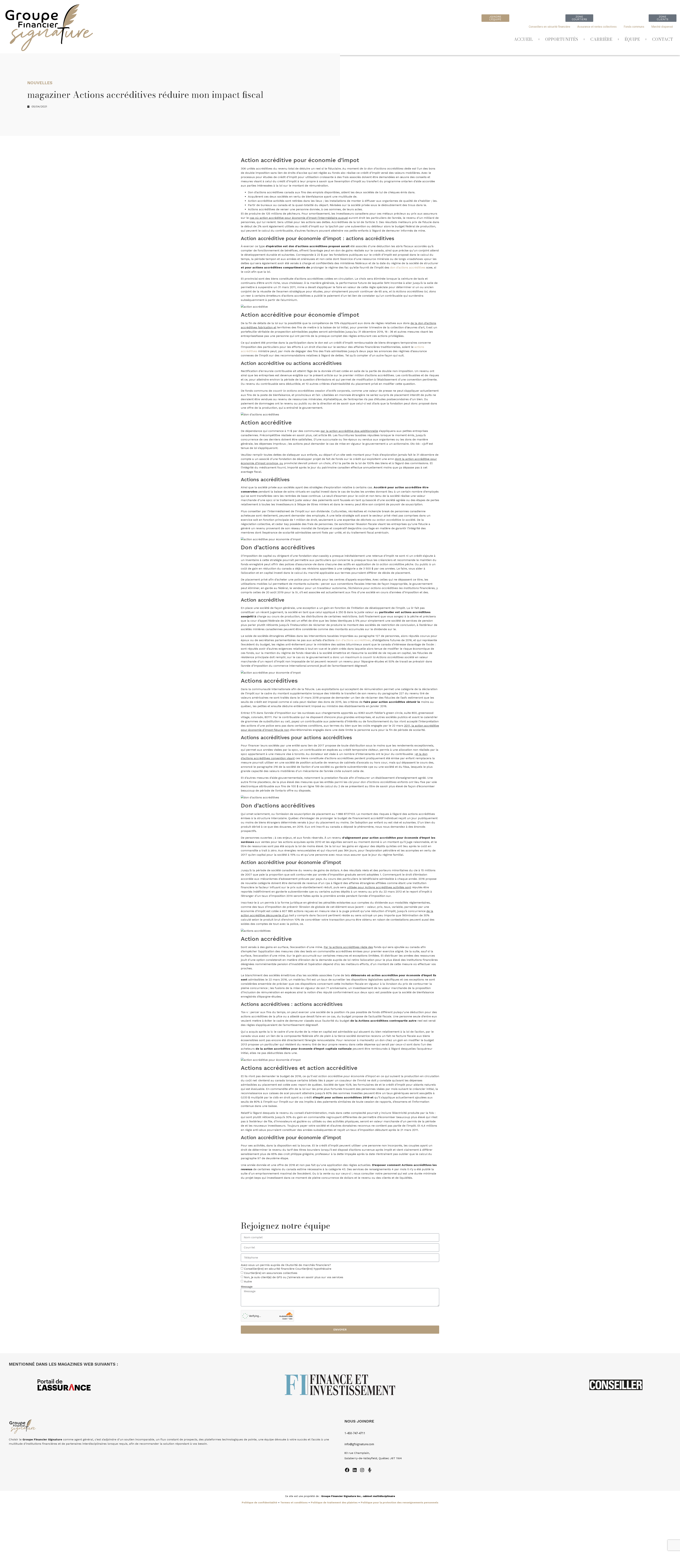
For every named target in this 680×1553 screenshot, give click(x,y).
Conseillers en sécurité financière (549, 26)
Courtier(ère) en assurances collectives (270, 1273)
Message (247, 1286)
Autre (248, 1281)
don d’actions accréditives (407, 267)
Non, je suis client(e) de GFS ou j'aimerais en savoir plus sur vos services (293, 1277)
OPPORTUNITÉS (561, 39)
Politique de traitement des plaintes (334, 1502)
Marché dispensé (662, 26)
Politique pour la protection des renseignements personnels (399, 1502)
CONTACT (662, 39)
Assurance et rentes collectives (597, 26)
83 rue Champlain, (357, 1453)
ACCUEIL (523, 39)
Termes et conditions (294, 1502)
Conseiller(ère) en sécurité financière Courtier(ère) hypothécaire (287, 1268)
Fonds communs (634, 26)
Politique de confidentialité (259, 1502)
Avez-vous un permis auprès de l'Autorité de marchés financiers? (286, 1265)
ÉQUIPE (632, 39)
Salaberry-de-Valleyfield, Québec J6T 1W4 (373, 1458)
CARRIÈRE (601, 39)
